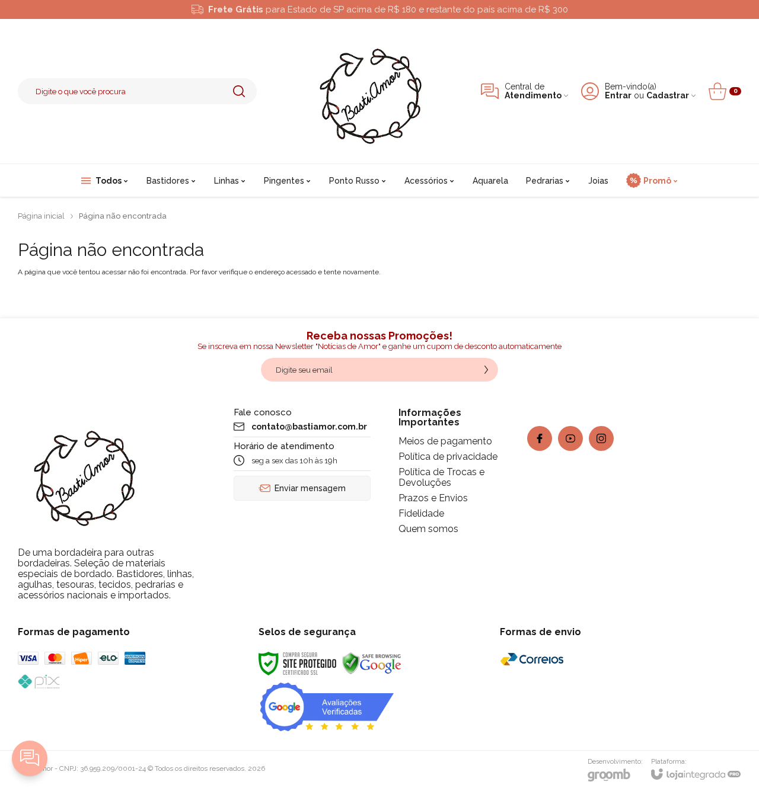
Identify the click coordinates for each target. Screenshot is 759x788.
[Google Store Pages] (327, 706)
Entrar (618, 95)
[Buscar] (239, 91)
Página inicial (41, 216)
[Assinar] (486, 370)
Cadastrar (667, 95)
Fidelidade (421, 513)
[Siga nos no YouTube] (570, 438)
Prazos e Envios (433, 498)
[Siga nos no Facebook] (539, 438)
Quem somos (428, 528)
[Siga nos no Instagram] (601, 438)
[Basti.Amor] (369, 91)
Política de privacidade (448, 456)
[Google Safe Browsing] (371, 663)
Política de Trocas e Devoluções (441, 477)
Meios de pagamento (445, 441)
